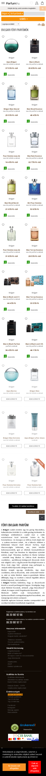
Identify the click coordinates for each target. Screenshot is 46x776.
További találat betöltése (23, 506)
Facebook (11, 705)
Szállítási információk (16, 677)
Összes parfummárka (16, 642)
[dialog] (23, 762)
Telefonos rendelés (15, 640)
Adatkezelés (12, 662)
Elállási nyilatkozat (15, 666)
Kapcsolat (11, 631)
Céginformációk (14, 651)
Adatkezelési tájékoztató (17, 688)
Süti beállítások (14, 644)
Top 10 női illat (13, 699)
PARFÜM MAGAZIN (15, 695)
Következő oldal (33, 512)
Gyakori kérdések (14, 634)
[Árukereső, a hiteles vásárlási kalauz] (15, 730)
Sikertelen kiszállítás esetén (18, 680)
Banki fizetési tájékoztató (17, 682)
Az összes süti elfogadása (14, 767)
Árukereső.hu (28, 729)
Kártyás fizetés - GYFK (16, 686)
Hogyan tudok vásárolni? (17, 636)
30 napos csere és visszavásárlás (21, 656)
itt (29, 757)
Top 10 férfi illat (13, 701)
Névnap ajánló (13, 710)
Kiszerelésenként (39, 24)
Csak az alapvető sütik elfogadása (34, 767)
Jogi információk (14, 658)
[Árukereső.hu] (27, 726)
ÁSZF (10, 664)
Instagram (11, 708)
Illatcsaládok (12, 712)
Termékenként (43, 24)
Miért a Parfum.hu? (15, 653)
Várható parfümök (14, 697)
